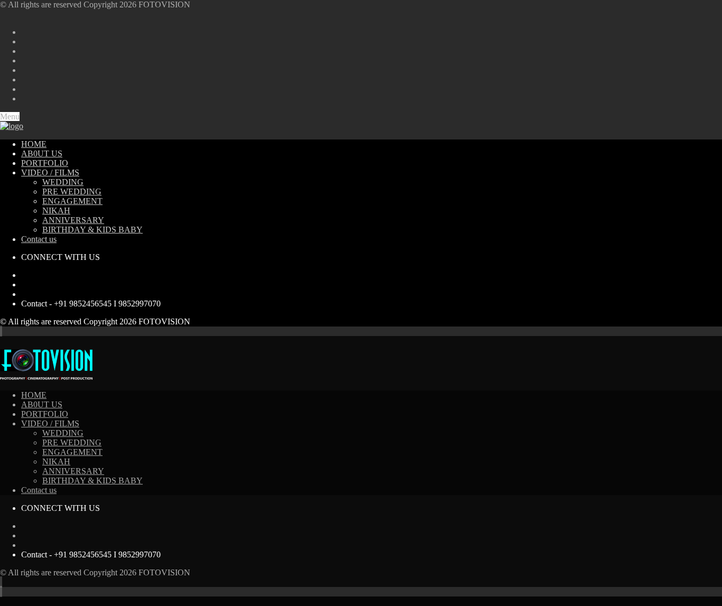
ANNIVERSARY (73, 220)
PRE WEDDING (71, 191)
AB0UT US (41, 153)
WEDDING (63, 182)
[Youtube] (24, 284)
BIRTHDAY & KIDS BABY (92, 229)
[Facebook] (24, 275)
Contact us (39, 239)
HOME (34, 143)
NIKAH (56, 210)
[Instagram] (24, 294)
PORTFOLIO (44, 163)
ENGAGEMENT (72, 201)
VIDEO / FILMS (50, 172)
